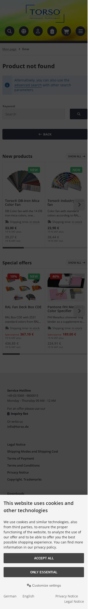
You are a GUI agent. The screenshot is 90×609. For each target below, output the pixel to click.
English (28, 596)
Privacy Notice (66, 596)
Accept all (44, 558)
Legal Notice (74, 601)
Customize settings (46, 585)
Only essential (43, 572)
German (10, 596)
